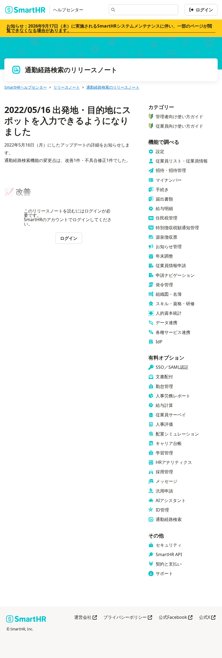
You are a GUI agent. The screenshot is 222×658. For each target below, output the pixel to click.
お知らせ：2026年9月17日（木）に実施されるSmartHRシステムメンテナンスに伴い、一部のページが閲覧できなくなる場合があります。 (109, 28)
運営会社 (85, 617)
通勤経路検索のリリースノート (112, 87)
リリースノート (66, 87)
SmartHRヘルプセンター (25, 87)
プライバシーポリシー (127, 617)
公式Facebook (175, 617)
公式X (207, 617)
